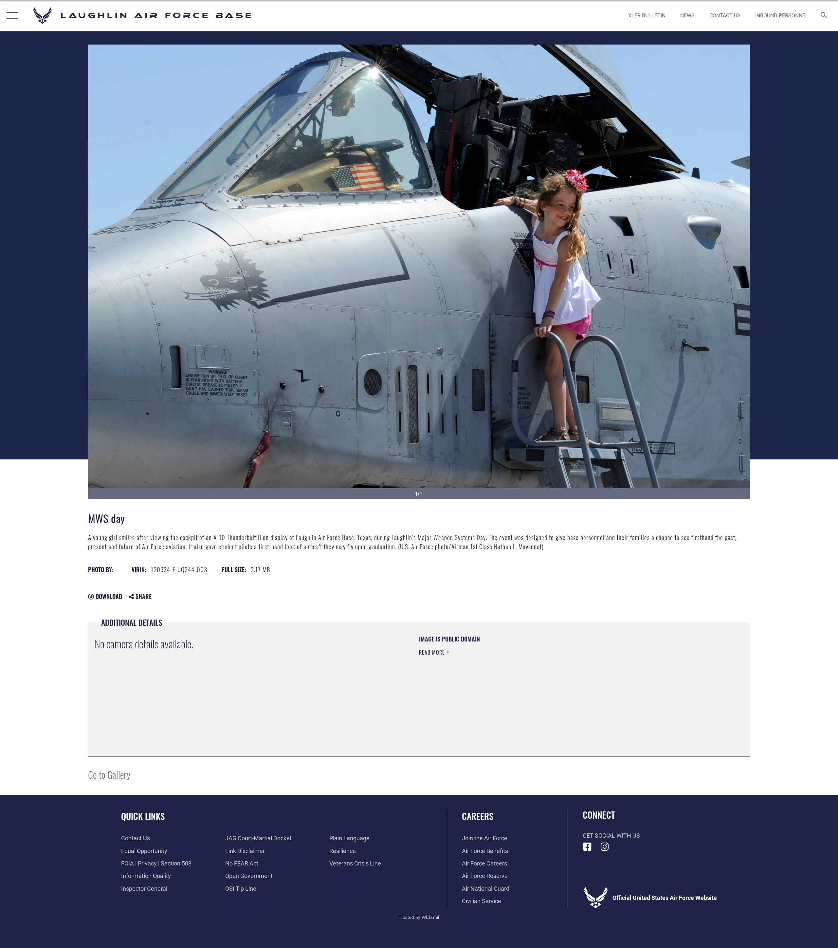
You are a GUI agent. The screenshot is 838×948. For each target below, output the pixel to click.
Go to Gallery (109, 774)
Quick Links (143, 816)
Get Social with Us (611, 835)
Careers (477, 816)
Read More (432, 652)
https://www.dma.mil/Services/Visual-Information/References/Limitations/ (496, 684)
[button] (10, 15)
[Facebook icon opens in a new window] (587, 847)
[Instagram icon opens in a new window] (605, 847)
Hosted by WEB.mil (419, 917)
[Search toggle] (824, 15)
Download (108, 596)
